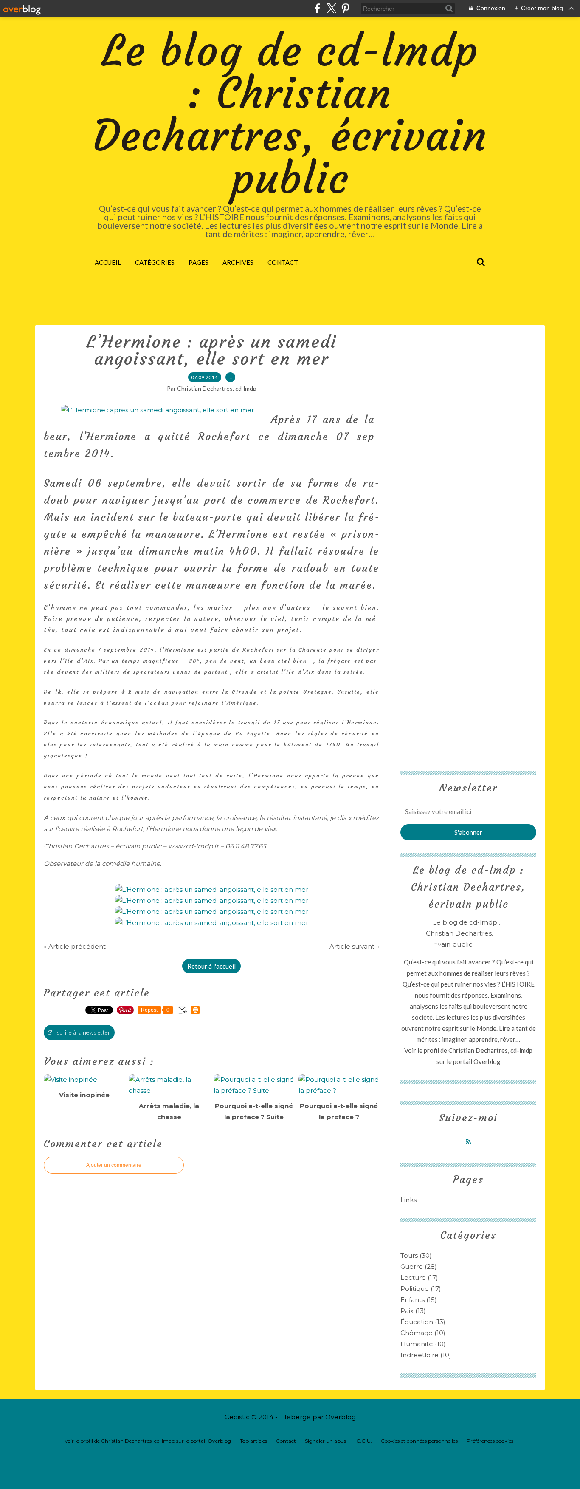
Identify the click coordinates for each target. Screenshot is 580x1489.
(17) (419, 1277)
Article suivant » (354, 946)
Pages (198, 262)
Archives (237, 262)
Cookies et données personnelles (419, 1441)
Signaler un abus (326, 1441)
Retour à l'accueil (211, 966)
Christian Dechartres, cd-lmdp (490, 1050)
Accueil (108, 262)
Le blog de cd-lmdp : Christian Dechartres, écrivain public (290, 114)
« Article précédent (75, 946)
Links (408, 1200)
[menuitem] (107, 262)
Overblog (340, 1417)
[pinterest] (345, 8)
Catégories (155, 262)
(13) (413, 1311)
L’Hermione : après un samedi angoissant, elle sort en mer (212, 350)
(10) (422, 1333)
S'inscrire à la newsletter (79, 1032)
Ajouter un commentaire (113, 1165)
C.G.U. (364, 1441)
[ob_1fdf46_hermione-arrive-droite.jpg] (157, 410)
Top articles (253, 1441)
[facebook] (317, 8)
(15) (418, 1300)
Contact (282, 262)
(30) (416, 1255)
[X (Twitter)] (331, 8)
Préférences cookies (490, 1441)
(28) (418, 1266)
